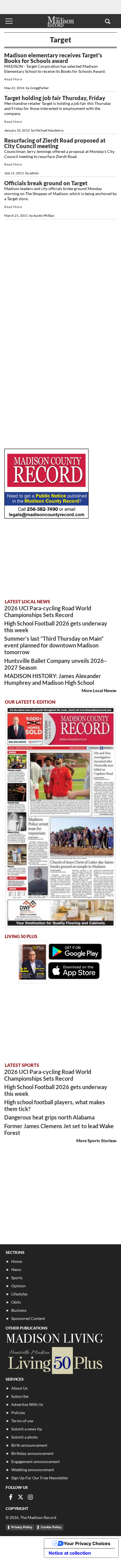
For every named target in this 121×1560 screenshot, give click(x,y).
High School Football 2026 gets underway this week (55, 626)
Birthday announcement (32, 1453)
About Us (19, 1388)
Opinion (18, 1285)
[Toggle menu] (9, 21)
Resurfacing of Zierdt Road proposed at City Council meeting (55, 143)
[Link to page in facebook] (10, 1497)
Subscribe (19, 1396)
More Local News (98, 690)
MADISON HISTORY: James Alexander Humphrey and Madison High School (52, 679)
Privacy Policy (21, 1527)
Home (16, 1261)
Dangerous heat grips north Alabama (49, 1117)
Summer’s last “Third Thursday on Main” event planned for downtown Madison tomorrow (54, 645)
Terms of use (22, 1420)
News (16, 1269)
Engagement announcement (35, 1461)
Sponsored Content (28, 1318)
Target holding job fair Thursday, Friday (54, 97)
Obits (16, 1302)
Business (18, 1310)
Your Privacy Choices (87, 1543)
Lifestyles (19, 1294)
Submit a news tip (26, 1428)
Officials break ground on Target (46, 183)
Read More (13, 79)
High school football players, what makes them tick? (54, 1105)
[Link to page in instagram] (30, 1497)
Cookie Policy (51, 1527)
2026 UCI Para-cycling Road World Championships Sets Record (47, 611)
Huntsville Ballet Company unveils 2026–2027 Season (55, 664)
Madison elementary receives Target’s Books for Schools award (53, 58)
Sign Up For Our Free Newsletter (39, 1477)
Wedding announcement (32, 1469)
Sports (17, 1277)
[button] (107, 21)
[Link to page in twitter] (20, 1497)
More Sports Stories (95, 1140)
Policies (18, 1412)
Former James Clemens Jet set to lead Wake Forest (59, 1129)
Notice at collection (70, 1553)
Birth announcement (29, 1445)
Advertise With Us (27, 1404)
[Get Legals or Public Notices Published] (46, 517)
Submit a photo (24, 1437)
